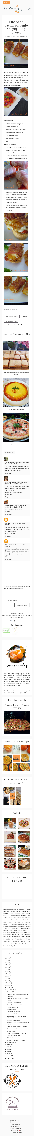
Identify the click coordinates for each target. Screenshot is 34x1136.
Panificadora (23, 934)
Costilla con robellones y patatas (16, 1005)
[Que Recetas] (17, 621)
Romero (23, 941)
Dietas (25, 920)
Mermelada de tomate (13, 1011)
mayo (8, 1051)
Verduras (16, 946)
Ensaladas (28, 922)
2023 (6, 965)
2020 (6, 971)
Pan (18, 934)
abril (8, 1053)
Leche (29, 930)
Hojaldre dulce (13, 930)
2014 (6, 985)
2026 (6, 958)
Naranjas (8, 934)
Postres (23, 936)
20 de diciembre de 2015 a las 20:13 (16, 524)
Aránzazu (8, 545)
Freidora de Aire (22, 924)
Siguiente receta (22, 605)
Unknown (7, 523)
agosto (9, 1044)
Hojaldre (5, 930)
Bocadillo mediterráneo (13, 1020)
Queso (25, 316)
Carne (18, 915)
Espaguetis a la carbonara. (14, 1014)
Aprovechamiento (21, 911)
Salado (29, 941)
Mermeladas (19, 932)
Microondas (27, 932)
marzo (9, 1056)
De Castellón (19, 920)
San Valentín (10, 944)
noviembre (10, 989)
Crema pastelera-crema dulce (12, 917)
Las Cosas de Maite (16, 1132)
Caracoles (13, 915)
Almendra (28, 909)
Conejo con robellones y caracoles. (17, 1033)
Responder (8, 473)
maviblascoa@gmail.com (20, 693)
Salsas (5, 944)
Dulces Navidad (7, 922)
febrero (9, 1058)
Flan (15, 924)
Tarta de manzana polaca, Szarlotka (17, 1026)
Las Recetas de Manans (12, 462)
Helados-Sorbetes (26, 928)
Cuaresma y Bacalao (9, 920)
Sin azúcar (22, 944)
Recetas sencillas (20, 939)
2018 (6, 976)
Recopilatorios (16, 941)
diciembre (10, 987)
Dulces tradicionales (18, 922)
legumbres (6, 932)
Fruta (29, 924)
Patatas (5, 936)
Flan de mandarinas (12, 1007)
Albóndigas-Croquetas (9, 909)
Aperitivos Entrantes (12, 316)
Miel (4, 934)
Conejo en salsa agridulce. (14, 1002)
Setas (16, 944)
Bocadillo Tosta (19, 913)
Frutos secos (7, 926)
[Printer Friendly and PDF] (21, 324)
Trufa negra (10, 946)
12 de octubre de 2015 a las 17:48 (16, 506)
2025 (6, 960)
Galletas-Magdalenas (17, 926)
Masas (13, 932)
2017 (6, 978)
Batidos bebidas (8, 913)
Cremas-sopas (26, 917)
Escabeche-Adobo (8, 924)
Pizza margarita (16, 445)
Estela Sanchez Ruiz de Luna (13, 505)
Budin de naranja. (12, 1009)
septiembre (10, 1042)
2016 (6, 980)
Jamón (25, 930)
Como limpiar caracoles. (14, 1035)
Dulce (29, 920)
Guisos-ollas (15, 928)
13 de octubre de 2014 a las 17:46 (16, 482)
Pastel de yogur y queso (16, 410)
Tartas (5, 946)
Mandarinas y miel (15, 1128)
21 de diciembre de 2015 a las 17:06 (16, 545)
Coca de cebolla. (11, 1031)
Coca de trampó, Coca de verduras (17, 706)
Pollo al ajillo (10, 1038)
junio (8, 1049)
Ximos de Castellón (12, 1029)
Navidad (14, 934)
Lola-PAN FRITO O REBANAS (14, 482)
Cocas (29, 915)
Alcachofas (20, 909)
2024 (6, 962)
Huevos (20, 930)
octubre (9, 992)
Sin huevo (28, 944)
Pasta (29, 934)
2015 (6, 983)
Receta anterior (12, 601)
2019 (6, 974)
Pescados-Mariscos (14, 936)
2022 (6, 967)
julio (8, 1047)
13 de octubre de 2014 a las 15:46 (17, 463)
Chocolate (23, 915)
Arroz (29, 911)
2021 (6, 969)
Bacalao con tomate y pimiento (16, 1040)
